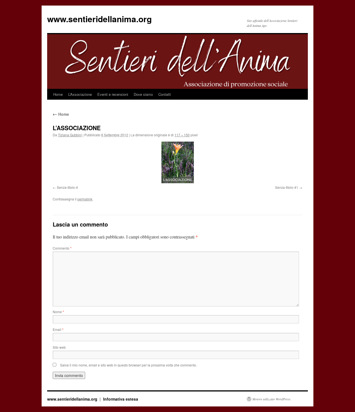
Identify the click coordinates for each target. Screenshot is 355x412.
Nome (58, 311)
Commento (62, 248)
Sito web (59, 347)
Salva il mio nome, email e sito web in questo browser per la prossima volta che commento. (128, 365)
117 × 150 (182, 134)
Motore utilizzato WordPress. (271, 399)
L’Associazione (80, 94)
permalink (84, 199)
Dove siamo (143, 94)
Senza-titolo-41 (286, 187)
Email (58, 329)
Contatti (164, 94)
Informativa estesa (120, 399)
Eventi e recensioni (112, 94)
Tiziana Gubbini (70, 134)
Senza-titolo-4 (67, 187)
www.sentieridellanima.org (99, 19)
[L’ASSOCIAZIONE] (177, 162)
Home (58, 94)
